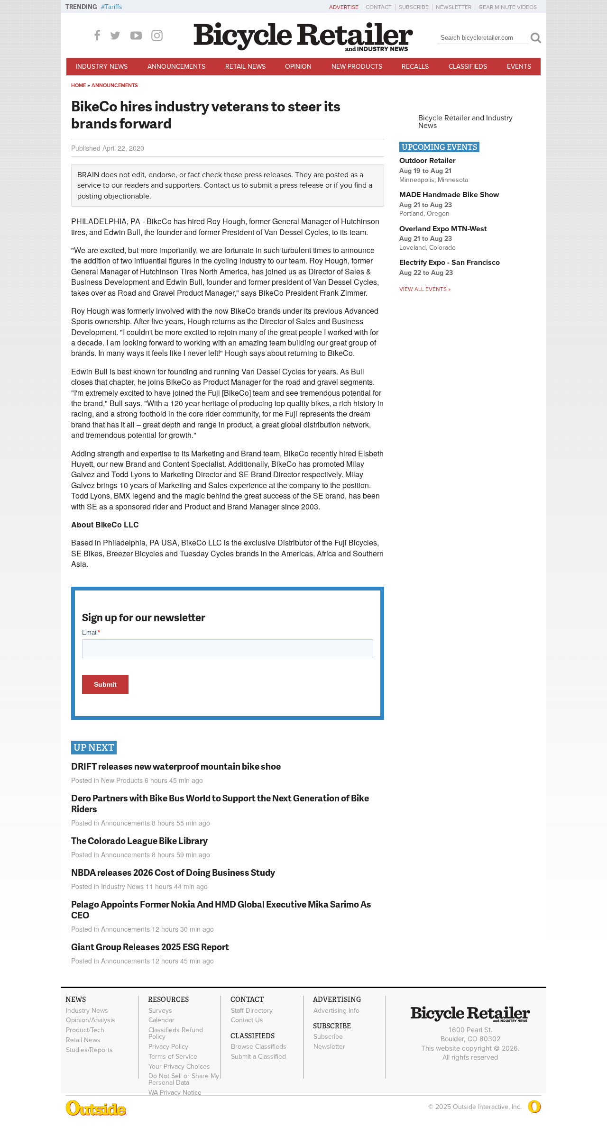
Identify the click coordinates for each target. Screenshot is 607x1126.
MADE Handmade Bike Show (449, 195)
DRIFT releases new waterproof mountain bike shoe (176, 766)
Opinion (298, 67)
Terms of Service (172, 1056)
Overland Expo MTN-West (443, 229)
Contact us (221, 185)
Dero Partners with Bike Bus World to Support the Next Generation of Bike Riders (220, 803)
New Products (356, 67)
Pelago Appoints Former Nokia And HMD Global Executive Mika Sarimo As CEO (221, 909)
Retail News (245, 67)
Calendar (161, 1020)
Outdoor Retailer (427, 160)
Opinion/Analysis (90, 1020)
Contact (379, 7)
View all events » (425, 289)
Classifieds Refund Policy (175, 1033)
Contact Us (247, 1020)
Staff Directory (252, 1010)
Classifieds (468, 67)
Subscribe (414, 7)
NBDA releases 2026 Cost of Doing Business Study (173, 872)
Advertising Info (336, 1010)
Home (78, 85)
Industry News (102, 67)
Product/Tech (85, 1030)
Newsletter (453, 7)
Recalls (415, 67)
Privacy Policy (168, 1047)
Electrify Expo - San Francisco (449, 262)
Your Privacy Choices (179, 1066)
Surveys (160, 1010)
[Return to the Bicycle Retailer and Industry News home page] (303, 49)
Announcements (176, 67)
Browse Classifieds (258, 1047)
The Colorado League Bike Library (139, 840)
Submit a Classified (258, 1057)
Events (519, 67)
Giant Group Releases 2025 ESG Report (150, 946)
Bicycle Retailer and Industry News (465, 121)
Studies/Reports (89, 1049)
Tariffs (113, 7)
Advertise (344, 7)
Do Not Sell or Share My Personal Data (183, 1079)
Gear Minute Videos (507, 7)
